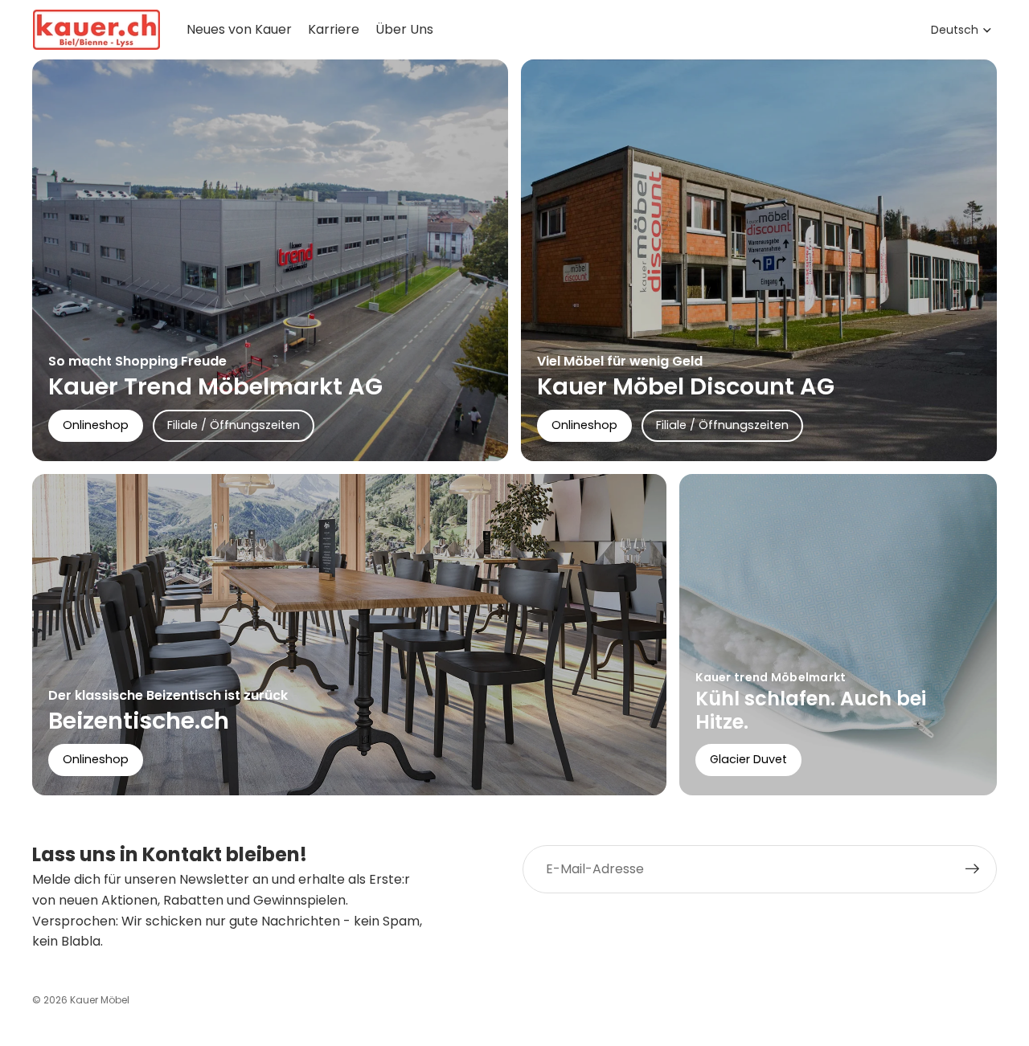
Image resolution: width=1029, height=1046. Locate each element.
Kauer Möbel (99, 1000)
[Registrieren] (973, 869)
